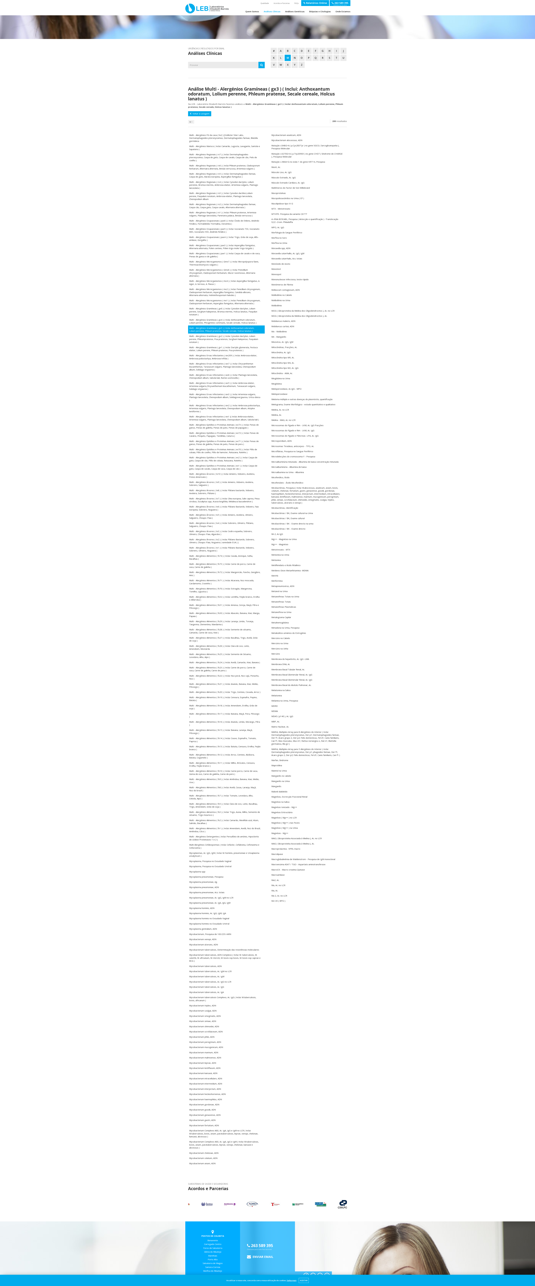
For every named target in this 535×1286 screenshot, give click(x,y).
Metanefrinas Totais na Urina (285, 596)
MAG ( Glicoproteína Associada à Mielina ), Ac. (292, 843)
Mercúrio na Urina (279, 643)
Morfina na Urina (279, 243)
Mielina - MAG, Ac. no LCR (283, 420)
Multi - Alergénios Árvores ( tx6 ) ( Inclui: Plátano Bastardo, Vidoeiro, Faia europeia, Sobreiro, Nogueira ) (224, 508)
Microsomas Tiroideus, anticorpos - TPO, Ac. (292, 446)
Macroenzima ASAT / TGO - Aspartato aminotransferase (298, 864)
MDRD (274, 706)
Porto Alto (213, 1259)
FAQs (296, 3)
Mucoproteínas (278, 193)
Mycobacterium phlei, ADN (201, 1036)
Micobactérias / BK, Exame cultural (288, 518)
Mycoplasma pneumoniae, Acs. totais (206, 892)
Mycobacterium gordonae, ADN (204, 1104)
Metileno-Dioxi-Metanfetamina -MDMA (289, 570)
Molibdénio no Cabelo (281, 295)
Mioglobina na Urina (280, 378)
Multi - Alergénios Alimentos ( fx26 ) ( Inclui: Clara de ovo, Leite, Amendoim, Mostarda (219, 647)
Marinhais (212, 1255)
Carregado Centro (212, 1244)
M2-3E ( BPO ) (278, 900)
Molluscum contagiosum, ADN (285, 289)
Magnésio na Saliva (280, 801)
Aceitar (303, 1280)
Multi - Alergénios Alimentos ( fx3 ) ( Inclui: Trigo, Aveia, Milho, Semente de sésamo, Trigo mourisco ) (224, 813)
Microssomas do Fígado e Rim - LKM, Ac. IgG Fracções (297, 425)
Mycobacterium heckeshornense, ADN (207, 1094)
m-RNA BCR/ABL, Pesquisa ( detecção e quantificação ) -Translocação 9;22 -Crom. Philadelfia (304, 220)
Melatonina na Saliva (280, 690)
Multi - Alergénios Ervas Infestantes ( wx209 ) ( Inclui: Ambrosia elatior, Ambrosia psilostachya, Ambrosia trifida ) (223, 357)
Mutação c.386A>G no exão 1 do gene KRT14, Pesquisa (298, 161)
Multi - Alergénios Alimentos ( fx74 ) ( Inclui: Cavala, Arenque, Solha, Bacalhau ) (221, 557)
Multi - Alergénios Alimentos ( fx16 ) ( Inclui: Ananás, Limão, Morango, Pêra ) (224, 723)
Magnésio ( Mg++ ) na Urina (284, 827)
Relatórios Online (316, 3)
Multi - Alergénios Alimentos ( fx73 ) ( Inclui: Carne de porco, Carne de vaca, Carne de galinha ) (222, 565)
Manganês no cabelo (281, 775)
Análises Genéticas (295, 11)
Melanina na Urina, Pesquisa (284, 700)
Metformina (277, 580)
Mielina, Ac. (276, 414)
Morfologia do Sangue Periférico (286, 232)
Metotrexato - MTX (280, 549)
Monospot (276, 274)
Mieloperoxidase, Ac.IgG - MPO (286, 388)
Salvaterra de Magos (213, 1263)
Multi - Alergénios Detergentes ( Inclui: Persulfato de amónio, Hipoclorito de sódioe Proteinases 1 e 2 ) (224, 838)
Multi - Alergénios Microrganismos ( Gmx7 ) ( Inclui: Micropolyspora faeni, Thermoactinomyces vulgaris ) (224, 263)
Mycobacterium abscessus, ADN (286, 140)
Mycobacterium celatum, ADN (203, 1158)
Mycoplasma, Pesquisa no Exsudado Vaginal (210, 861)
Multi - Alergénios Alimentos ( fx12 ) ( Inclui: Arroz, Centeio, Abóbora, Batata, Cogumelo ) (222, 756)
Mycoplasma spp (197, 871)
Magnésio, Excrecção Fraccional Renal (289, 796)
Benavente (212, 1240)
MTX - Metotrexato (280, 208)
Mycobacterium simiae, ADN (202, 1021)
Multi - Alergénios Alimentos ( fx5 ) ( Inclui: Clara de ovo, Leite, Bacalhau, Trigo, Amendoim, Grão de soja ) (223, 805)
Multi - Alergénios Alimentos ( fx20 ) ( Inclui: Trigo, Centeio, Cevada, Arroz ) (224, 692)
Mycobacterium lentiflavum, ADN (204, 1068)
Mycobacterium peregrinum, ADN (205, 1042)
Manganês (276, 786)
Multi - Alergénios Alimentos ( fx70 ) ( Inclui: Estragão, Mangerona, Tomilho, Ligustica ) (220, 590)
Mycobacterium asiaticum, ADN (286, 135)
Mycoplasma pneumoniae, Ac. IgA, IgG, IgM (209, 902)
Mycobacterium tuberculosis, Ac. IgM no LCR (210, 971)
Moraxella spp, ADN (280, 248)
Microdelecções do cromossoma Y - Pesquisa (293, 456)
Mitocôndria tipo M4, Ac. (282, 362)
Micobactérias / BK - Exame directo (288, 528)
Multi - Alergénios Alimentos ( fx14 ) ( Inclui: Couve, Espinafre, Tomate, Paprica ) (222, 740)
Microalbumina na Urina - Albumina (287, 472)
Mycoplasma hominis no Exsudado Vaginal (209, 918)
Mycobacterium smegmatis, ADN (205, 1016)
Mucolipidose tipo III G (282, 203)
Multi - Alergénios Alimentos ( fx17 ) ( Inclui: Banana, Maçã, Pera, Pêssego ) (224, 715)
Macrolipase (277, 854)
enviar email (262, 1257)
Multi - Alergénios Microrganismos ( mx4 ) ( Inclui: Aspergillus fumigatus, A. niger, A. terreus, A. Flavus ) (224, 282)
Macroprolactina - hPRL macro (285, 848)
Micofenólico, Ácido (280, 477)
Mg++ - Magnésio (279, 544)
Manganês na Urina (280, 781)
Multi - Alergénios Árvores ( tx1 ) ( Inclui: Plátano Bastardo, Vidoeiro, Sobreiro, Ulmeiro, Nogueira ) (221, 549)
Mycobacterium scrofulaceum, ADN (206, 1031)
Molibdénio (276, 305)
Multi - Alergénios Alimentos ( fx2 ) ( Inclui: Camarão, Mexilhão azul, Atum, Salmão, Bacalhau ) (224, 822)
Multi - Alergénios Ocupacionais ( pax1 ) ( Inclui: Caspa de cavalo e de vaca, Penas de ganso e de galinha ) (224, 255)
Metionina (276, 560)
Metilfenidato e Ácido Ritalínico (286, 565)
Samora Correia (212, 1267)
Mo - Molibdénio (279, 331)
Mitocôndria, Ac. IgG (280, 352)
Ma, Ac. (274, 890)
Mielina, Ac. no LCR (280, 409)
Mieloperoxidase (279, 394)
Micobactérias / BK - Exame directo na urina (292, 523)
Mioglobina (276, 383)
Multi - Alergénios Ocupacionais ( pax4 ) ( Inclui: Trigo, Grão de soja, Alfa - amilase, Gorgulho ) (224, 238)
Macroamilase (278, 874)
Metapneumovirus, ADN (282, 586)
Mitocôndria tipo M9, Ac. (282, 357)
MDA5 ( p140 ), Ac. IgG (282, 716)
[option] (199, 1204)
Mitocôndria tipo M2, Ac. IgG (284, 368)
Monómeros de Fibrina (282, 284)
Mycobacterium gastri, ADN (202, 1120)
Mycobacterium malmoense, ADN (205, 1057)
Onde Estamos (342, 11)
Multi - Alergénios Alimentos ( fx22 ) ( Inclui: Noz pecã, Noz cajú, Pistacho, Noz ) (224, 677)
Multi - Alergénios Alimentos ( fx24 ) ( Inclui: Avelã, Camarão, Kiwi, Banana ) (224, 662)
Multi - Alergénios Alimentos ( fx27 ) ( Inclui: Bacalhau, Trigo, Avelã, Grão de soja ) (223, 639)
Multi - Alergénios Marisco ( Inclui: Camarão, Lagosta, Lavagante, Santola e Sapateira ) (224, 147)
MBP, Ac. (275, 721)
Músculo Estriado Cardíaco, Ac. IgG (287, 182)
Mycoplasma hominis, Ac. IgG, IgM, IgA (207, 913)
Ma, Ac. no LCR (278, 885)
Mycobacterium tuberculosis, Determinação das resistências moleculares (224, 949)
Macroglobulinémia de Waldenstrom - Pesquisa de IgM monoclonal (303, 859)
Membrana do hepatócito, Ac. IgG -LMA (290, 659)
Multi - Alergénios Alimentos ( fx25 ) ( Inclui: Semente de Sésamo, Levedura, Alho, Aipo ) (220, 655)
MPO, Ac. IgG (277, 227)
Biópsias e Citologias (320, 11)
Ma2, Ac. (275, 880)
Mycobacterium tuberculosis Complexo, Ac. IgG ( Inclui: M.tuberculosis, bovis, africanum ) (222, 999)
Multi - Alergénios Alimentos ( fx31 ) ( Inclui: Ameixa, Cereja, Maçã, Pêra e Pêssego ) (224, 606)
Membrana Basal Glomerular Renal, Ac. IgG (291, 674)
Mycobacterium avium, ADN (202, 1163)
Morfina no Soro (279, 237)
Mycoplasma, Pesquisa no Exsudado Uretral (210, 866)
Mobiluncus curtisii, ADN (282, 326)
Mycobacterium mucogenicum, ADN (206, 1047)
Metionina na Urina (280, 554)
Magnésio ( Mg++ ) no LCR (284, 817)
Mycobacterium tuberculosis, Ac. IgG (206, 986)
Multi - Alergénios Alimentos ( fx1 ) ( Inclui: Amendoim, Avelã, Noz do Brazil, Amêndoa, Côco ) (225, 830)
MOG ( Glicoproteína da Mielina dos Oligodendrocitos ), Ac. (299, 315)
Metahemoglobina (280, 622)
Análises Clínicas (272, 11)
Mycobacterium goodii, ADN (202, 1109)
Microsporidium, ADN (281, 440)
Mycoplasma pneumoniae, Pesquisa (206, 876)
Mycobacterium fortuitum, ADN (204, 1125)
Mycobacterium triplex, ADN (202, 1005)
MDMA (274, 711)
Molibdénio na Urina (280, 300)
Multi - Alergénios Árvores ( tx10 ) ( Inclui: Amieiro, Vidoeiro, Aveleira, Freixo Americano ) (222, 475)
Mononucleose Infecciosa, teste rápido (290, 279)
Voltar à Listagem (200, 113)
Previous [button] (191, 1204)
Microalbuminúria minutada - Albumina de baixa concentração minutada (305, 461)
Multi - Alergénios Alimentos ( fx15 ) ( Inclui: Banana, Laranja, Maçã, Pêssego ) (221, 731)
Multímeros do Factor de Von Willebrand (290, 187)
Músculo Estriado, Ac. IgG (283, 177)
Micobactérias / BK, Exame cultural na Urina (292, 513)
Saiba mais (291, 1280)
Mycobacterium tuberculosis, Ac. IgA (206, 992)
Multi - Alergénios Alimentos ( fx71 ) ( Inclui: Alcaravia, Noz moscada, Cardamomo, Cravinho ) (221, 582)
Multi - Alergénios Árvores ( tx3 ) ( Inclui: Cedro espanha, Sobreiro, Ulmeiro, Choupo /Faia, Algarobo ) (220, 533)
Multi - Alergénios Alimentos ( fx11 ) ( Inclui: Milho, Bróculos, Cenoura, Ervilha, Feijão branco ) (222, 764)
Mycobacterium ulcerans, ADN (203, 944)
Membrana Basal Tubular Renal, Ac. (288, 669)
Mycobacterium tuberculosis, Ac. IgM (206, 976)
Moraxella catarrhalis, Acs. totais (286, 258)
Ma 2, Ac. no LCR (279, 895)
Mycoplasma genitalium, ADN (203, 928)
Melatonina (276, 695)
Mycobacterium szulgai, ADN (203, 1010)
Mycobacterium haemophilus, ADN (205, 1099)
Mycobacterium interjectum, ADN (205, 1088)
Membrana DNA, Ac (280, 664)
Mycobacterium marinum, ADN (203, 1052)
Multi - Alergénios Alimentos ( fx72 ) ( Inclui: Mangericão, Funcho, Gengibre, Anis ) (224, 573)
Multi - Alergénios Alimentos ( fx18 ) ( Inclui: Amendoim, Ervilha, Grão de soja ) (223, 707)
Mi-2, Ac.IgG (277, 534)
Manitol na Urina (279, 770)
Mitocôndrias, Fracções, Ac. (284, 347)
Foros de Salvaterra (212, 1248)
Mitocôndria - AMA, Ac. (282, 373)
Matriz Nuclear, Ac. (280, 726)
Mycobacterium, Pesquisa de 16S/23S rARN (210, 934)
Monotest (276, 269)
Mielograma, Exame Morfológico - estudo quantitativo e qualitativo (303, 404)
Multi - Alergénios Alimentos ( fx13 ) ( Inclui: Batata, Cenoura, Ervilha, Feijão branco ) (225, 748)
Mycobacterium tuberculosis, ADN (205, 966)
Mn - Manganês (278, 336)
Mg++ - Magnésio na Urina (284, 539)
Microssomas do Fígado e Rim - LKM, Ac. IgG (292, 430)
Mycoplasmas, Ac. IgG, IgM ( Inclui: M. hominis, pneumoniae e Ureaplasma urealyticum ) (224, 854)
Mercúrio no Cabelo (280, 638)
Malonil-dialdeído (279, 791)
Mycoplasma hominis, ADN (201, 908)
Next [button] (343, 1204)
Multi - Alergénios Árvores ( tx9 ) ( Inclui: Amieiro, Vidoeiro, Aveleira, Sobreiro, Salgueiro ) (221, 483)
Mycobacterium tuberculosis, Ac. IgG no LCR (210, 981)
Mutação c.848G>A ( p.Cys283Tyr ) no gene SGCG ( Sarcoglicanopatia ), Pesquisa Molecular (305, 147)
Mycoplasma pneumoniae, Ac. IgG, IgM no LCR (211, 897)
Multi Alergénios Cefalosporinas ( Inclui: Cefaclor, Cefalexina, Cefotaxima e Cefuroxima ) (224, 846)
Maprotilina (276, 765)
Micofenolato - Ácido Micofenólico (287, 482)
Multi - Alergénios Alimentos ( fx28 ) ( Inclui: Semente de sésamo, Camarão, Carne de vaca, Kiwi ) (220, 631)
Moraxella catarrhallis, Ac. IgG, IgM (287, 253)
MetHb (274, 575)
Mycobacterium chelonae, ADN (203, 1153)
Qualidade (265, 3)
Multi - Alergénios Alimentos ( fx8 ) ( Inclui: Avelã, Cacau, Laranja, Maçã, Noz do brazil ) (222, 789)
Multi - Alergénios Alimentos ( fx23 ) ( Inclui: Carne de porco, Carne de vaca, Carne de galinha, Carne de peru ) (222, 669)
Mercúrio (275, 653)
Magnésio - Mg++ (279, 833)
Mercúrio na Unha (279, 648)
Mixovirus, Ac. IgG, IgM (282, 342)
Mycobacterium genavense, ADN (205, 1115)
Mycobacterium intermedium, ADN (205, 1083)
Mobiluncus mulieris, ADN (283, 321)
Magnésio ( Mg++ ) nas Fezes (285, 822)
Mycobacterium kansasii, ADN (203, 1073)
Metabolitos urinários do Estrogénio (288, 633)
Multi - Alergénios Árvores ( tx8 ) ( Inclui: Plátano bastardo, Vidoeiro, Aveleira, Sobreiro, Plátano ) (221, 492)
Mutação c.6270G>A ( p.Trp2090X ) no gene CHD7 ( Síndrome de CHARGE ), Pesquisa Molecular (307, 155)
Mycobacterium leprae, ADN (202, 1062)
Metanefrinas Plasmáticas (283, 606)
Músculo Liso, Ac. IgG (281, 172)
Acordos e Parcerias (282, 3)
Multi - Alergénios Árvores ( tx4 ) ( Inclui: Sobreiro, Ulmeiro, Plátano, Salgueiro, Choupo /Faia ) (221, 524)
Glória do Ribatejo (212, 1251)
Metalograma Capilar (281, 617)
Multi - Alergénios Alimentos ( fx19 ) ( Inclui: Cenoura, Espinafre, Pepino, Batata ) (223, 699)
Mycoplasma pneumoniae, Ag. (203, 881)
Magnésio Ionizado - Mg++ (284, 807)
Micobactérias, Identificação (284, 507)
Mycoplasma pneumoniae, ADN (204, 887)
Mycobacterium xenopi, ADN (202, 939)
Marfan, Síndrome (279, 760)
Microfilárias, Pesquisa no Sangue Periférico (292, 451)
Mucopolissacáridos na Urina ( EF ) (287, 198)
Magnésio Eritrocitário (282, 812)
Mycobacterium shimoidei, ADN (204, 1026)
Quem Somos (252, 11)
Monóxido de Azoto (280, 263)
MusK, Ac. (276, 167)
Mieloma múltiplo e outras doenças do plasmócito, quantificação (302, 399)
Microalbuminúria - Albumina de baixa (289, 467)
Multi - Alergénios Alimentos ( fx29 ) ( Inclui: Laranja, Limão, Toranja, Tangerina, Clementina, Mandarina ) (221, 623)
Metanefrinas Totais (281, 601)
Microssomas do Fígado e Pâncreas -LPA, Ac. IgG (294, 435)
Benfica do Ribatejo (212, 1270)
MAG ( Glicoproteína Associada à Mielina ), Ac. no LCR (296, 838)
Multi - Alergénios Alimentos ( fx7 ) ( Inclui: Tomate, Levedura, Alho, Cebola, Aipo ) (221, 797)
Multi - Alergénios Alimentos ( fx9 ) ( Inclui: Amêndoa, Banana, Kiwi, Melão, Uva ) (224, 780)
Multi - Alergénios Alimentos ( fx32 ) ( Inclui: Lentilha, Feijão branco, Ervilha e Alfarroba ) (224, 598)
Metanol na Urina (279, 591)
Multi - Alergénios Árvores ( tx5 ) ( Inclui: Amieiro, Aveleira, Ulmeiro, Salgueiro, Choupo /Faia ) (221, 516)
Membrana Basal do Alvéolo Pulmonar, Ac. (291, 685)
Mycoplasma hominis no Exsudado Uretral (209, 923)
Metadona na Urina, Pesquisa (285, 627)
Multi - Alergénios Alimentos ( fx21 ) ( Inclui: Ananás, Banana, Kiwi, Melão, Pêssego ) (223, 685)
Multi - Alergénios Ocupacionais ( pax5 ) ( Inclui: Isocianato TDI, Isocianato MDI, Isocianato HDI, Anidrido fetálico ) (224, 230)
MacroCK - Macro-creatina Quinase (288, 869)
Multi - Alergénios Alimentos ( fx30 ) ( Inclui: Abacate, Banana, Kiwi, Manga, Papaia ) (224, 614)
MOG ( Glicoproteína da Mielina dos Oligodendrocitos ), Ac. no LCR (303, 310)
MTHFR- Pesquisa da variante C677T (289, 214)
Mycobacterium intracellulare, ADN (205, 1078)
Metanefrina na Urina (281, 612)
